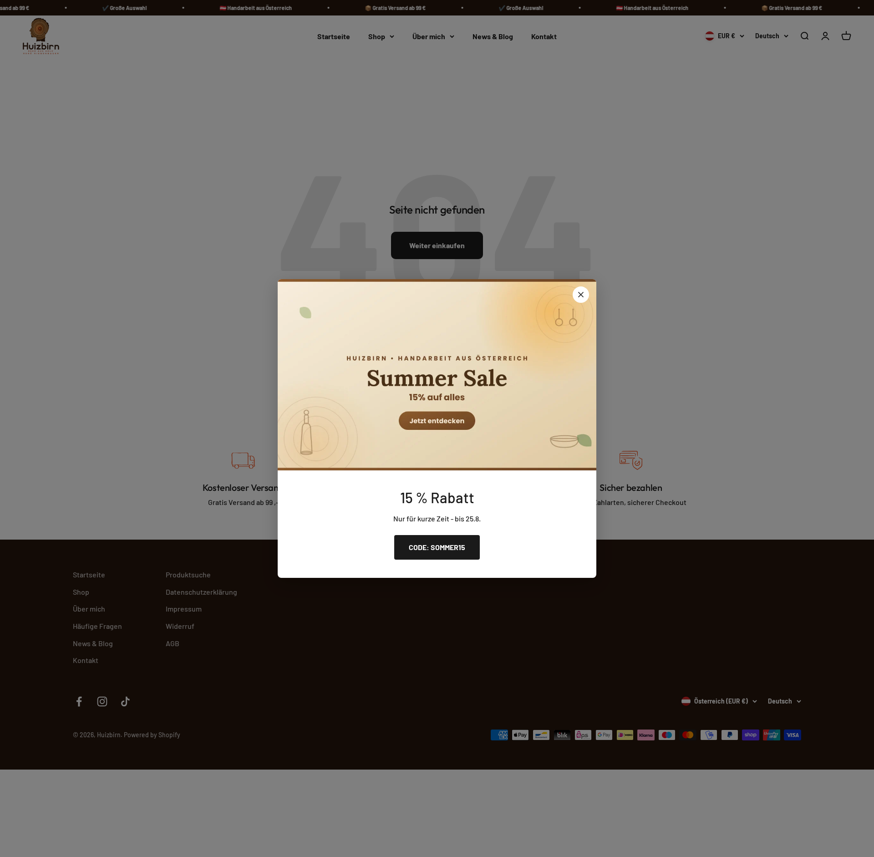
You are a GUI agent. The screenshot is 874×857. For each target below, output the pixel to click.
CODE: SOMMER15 (437, 547)
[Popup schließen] (581, 294)
